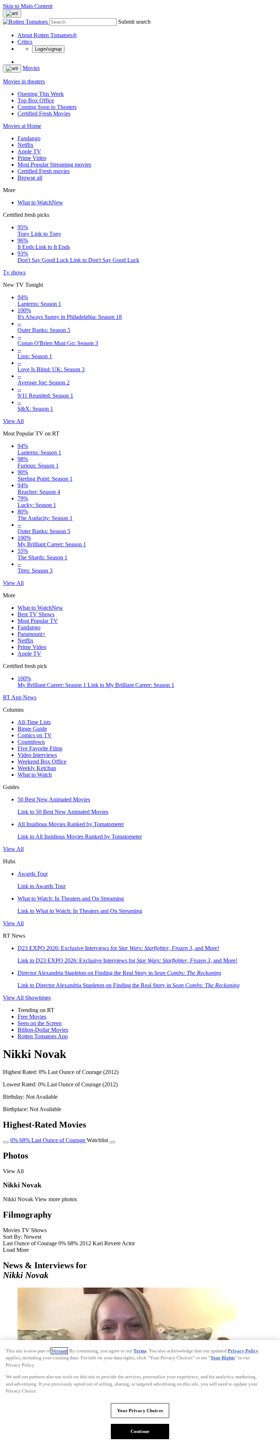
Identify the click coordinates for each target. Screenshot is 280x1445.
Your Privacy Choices (140, 1410)
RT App (13, 697)
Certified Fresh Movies (44, 113)
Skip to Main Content (27, 6)
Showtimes (38, 998)
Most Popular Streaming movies (54, 164)
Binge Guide (32, 729)
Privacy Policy (243, 1351)
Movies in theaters (24, 81)
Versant (59, 1351)
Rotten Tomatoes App (43, 1036)
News (29, 697)
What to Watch (40, 202)
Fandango (29, 138)
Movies (31, 68)
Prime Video (32, 158)
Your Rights (222, 1357)
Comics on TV (35, 735)
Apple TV (29, 151)
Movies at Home (22, 126)
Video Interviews (37, 755)
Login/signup (48, 49)
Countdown (31, 742)
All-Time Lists (34, 722)
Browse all (30, 178)
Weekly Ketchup (37, 768)
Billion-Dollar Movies (43, 1030)
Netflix (26, 145)
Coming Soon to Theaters (47, 107)
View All (13, 421)
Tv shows (14, 272)
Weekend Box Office (42, 761)
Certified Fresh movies (44, 171)
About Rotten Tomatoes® (47, 35)
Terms (140, 1351)
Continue (140, 1431)
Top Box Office (36, 100)
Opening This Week (41, 94)
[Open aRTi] (12, 13)
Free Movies (32, 1017)
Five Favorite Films (40, 748)
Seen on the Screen (40, 1023)
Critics (25, 42)
